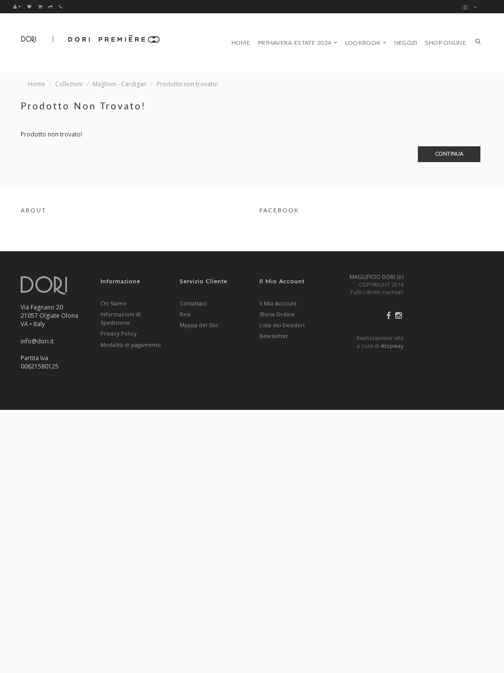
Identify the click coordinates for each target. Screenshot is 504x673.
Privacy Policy (118, 333)
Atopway (392, 345)
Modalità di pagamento (130, 344)
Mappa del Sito (199, 325)
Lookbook (363, 43)
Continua (449, 154)
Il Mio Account (278, 303)
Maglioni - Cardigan (120, 84)
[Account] (17, 6)
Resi (185, 314)
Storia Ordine (277, 314)
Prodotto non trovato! (187, 84)
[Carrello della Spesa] (40, 6)
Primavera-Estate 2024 (295, 43)
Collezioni (69, 84)
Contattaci (193, 303)
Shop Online (445, 43)
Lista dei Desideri (282, 325)
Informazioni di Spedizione (120, 318)
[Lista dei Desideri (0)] (29, 6)
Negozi (405, 43)
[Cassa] (50, 6)
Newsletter (273, 335)
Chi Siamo (113, 303)
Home (240, 43)
